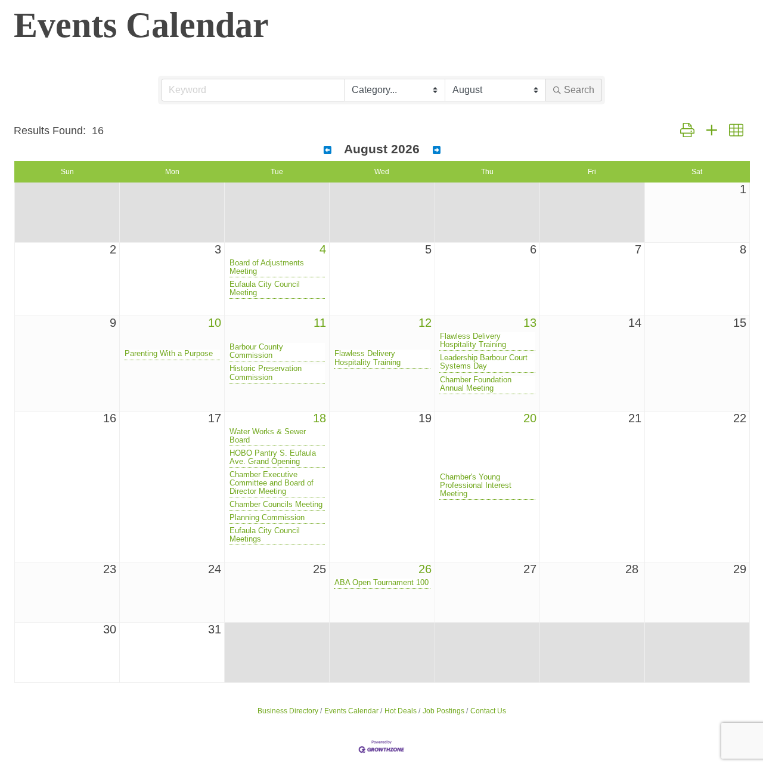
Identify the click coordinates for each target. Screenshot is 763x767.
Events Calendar (351, 711)
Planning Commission (267, 518)
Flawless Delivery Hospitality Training (367, 358)
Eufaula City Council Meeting (264, 288)
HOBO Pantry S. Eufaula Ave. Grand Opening (272, 457)
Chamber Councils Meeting (275, 504)
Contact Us (488, 711)
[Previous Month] (327, 150)
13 (529, 322)
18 (319, 418)
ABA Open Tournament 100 (381, 583)
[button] (687, 130)
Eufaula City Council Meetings (264, 535)
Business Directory (288, 711)
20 (529, 418)
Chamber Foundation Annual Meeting (475, 384)
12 (425, 322)
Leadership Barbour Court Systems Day (484, 362)
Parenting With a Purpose (169, 354)
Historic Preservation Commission (265, 372)
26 (425, 569)
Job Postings (443, 711)
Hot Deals (400, 711)
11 (320, 322)
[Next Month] (436, 150)
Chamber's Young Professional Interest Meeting (475, 485)
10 (214, 322)
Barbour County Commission (256, 351)
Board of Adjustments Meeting (266, 267)
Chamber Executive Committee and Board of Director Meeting (271, 483)
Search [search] (579, 90)
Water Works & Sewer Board (267, 436)
